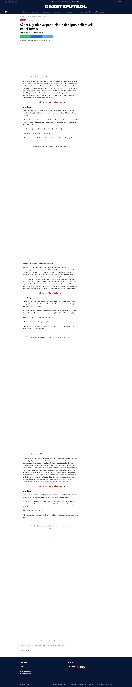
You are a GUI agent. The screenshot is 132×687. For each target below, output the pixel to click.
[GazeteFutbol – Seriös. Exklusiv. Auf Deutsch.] (66, 6)
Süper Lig (25, 12)
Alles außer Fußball (66, 1)
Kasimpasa (54, 645)
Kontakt (22, 666)
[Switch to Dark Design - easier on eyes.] (124, 1)
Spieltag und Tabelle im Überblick (50, 102)
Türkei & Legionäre (85, 12)
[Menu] (6, 12)
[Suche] (126, 1)
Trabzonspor (70, 12)
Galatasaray (58, 12)
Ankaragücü (30, 645)
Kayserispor (61, 645)
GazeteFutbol (109, 684)
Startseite (22, 16)
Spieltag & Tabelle (56, 1)
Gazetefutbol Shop (76, 1)
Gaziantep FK (38, 645)
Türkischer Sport (101, 12)
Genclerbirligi (46, 645)
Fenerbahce (46, 12)
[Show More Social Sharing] (54, 36)
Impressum (22, 668)
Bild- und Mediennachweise (26, 676)
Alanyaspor (23, 645)
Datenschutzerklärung (25, 671)
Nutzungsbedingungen (25, 673)
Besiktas (35, 12)
